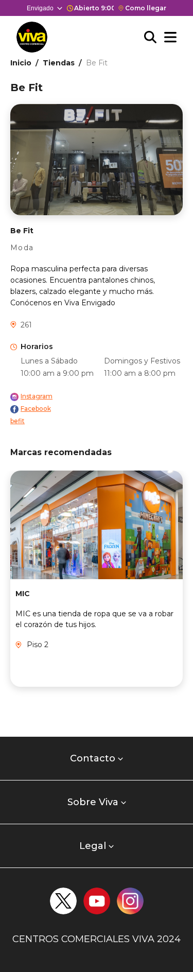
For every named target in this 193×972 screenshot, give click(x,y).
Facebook (36, 408)
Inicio (20, 62)
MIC (22, 593)
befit (17, 421)
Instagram (36, 396)
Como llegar (145, 8)
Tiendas (59, 62)
